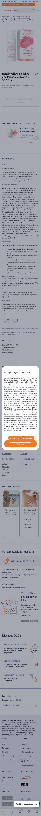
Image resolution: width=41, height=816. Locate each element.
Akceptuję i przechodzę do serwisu (20, 444)
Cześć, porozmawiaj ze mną (26, 804)
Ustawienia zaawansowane (21, 438)
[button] (37, 802)
